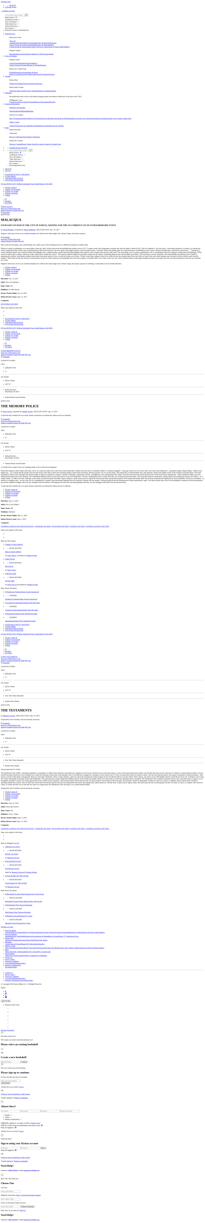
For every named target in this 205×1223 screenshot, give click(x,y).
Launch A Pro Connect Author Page (119, 118)
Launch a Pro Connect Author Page (71, 948)
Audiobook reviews (12, 20)
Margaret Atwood (9, 716)
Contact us (8, 957)
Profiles (12, 72)
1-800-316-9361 (12, 1170)
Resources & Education (17, 108)
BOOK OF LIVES (11, 854)
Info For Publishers (40, 956)
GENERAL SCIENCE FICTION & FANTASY (17, 526)
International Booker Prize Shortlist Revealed (20, 621)
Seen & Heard (33, 72)
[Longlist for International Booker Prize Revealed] (22, 603)
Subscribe (52, 102)
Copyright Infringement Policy (15, 963)
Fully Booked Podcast (47, 74)
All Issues (31, 102)
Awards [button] (7, 76)
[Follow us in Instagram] (6, 995)
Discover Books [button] (10, 930)
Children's (66, 47)
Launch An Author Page (53, 144)
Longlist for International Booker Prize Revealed (21, 610)
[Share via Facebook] (12, 189)
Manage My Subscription (29, 944)
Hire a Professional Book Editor (16, 948)
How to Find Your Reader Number (28, 1195)
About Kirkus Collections (31, 137)
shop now (4, 208)
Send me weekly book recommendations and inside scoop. (21, 1125)
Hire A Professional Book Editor (20, 118)
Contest (19, 956)
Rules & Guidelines (44, 91)
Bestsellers (13, 54)
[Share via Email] (11, 193)
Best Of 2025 (38, 54)
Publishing (22, 111)
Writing (11, 111)
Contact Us (9, 973)
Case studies (27, 126)
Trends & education (16, 126)
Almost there (6, 1083)
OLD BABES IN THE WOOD (16, 883)
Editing (16, 111)
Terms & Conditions (12, 961)
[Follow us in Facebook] (5, 991)
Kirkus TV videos (64, 936)
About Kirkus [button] (9, 954)
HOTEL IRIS (9, 581)
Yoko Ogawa (7, 411)
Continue (24, 1062)
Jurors (40, 84)
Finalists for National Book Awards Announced (21, 599)
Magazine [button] (8, 93)
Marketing (29, 111)
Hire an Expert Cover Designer (82, 118)
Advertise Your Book (100, 118)
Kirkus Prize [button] (9, 938)
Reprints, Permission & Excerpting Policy (13, 966)
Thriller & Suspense (29, 43)
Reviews (8, 201)
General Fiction (14, 63)
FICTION (8, 203)
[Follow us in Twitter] (6, 993)
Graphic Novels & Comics (39, 47)
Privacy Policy (10, 959)
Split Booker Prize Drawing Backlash (18, 912)
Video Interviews (11, 24)
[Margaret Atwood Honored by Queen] (18, 916)
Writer (7, 1117)
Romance (53, 43)
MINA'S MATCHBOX (13, 552)
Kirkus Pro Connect (31, 952)
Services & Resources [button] (12, 104)
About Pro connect (38, 144)
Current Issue (13, 102)
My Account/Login (44, 952)
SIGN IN (12, 5)
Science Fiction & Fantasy (18, 45)
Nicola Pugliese (8, 230)
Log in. (21, 1087)
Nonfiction (30, 45)
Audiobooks (13, 43)
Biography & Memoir (41, 45)
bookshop (10, 355)
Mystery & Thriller (33, 65)
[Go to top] (6, 1001)
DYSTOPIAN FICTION (9, 304)
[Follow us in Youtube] (6, 997)
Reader (7, 1115)
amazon (3, 210)
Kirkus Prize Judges (40, 940)
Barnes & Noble (12, 210)
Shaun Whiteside (30, 230)
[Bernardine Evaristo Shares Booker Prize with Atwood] (24, 894)
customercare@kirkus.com (31, 1170)
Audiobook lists (28, 54)
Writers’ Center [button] (10, 946)
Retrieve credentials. (21, 1098)
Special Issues (23, 102)
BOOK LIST (11, 184)
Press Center (30, 956)
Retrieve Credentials (27, 1206)
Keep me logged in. (8, 1127)
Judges (53, 91)
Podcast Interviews (11, 26)
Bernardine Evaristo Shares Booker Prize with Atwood (23, 901)
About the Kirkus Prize (30, 84)
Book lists (20, 54)
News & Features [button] (11, 56)
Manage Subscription (41, 102)
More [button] (7, 128)
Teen (28, 63)
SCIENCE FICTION (77, 526)
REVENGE (9, 566)
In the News (24, 74)
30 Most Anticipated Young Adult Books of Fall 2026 (34, 184)
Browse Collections (16, 137)
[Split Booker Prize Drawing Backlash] (18, 905)
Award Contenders (32, 91)
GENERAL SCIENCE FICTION (97, 526)
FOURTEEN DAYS (12, 869)
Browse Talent (26, 144)
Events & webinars (57, 126)
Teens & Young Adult (55, 47)
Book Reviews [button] (10, 34)
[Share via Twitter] (11, 191)
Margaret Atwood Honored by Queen (18, 923)
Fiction (20, 43)
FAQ (24, 956)
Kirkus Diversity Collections (14, 952)
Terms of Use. (35, 1123)
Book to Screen (14, 74)
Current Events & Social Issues (19, 47)
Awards (25, 72)
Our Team (13, 956)
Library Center (14, 122)
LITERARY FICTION (43, 526)
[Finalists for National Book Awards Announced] (22, 592)
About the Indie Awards (17, 91)
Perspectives (19, 72)
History (51, 45)
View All (12, 41)
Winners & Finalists (16, 84)
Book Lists (16, 936)
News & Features (11, 22)
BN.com (21, 210)
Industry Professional (12, 1119)
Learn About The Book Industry (93, 948)
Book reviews (10, 17)
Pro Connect (9, 28)
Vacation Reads (48, 54)
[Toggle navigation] (2, 11)
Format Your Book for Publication (60, 118)
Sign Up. (23, 1210)
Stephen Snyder (27, 411)
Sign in (4, 1123)
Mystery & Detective (43, 43)
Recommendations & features (41, 126)
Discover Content (15, 144)
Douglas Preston (31, 872)
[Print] (7, 195)
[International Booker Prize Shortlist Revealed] (21, 614)
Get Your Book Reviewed (40, 118)
